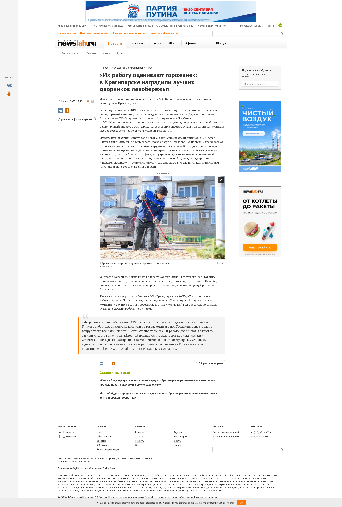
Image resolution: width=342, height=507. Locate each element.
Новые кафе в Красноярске (163, 33)
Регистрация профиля (251, 25)
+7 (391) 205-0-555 (261, 432)
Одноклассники (70, 436)
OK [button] (241, 502)
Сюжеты (139, 440)
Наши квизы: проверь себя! (94, 33)
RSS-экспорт (104, 445)
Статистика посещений (225, 432)
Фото (138, 445)
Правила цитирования (206, 497)
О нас (100, 432)
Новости (106, 67)
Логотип (101, 440)
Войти (271, 25)
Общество (119, 67)
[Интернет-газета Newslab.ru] (79, 43)
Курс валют (221, 25)
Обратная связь (105, 436)
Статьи (139, 436)
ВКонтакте (67, 432)
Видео (177, 445)
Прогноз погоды (185, 25)
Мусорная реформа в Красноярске (77, 119)
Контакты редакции (108, 449)
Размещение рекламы (225, 436)
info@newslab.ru (259, 436)
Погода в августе (67, 33)
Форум (177, 440)
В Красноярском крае (140, 67)
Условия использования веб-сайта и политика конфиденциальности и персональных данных (105, 458)
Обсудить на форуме (211, 363)
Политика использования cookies (75, 461)
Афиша (178, 432)
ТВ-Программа (182, 436)
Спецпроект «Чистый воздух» (129, 33)
